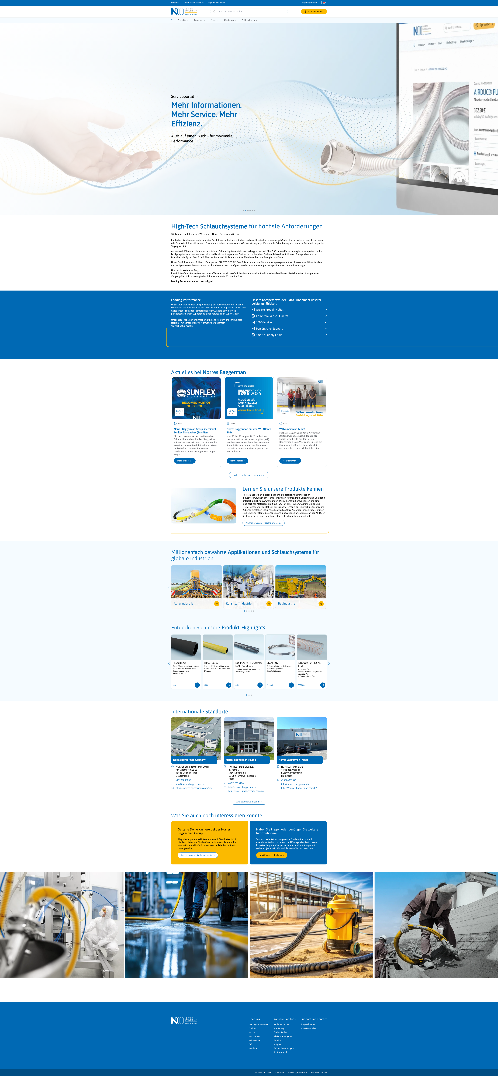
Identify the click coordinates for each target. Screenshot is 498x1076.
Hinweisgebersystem (297, 1072)
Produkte (182, 20)
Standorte (252, 1048)
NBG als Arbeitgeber (283, 1036)
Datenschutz (279, 1072)
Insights (277, 1044)
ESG (250, 1044)
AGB (269, 1072)
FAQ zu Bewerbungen (284, 1048)
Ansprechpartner (308, 1024)
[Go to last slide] (169, 587)
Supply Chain (254, 1036)
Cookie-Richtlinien (318, 1072)
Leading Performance (258, 1024)
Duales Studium (281, 1032)
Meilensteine (254, 1040)
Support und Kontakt (216, 2)
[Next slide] (329, 587)
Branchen (198, 20)
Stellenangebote (281, 1024)
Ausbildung (279, 1028)
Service (251, 1032)
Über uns (175, 2)
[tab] (243, 210)
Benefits (277, 1040)
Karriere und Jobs (193, 2)
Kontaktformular (281, 1052)
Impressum (259, 1072)
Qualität (252, 1028)
